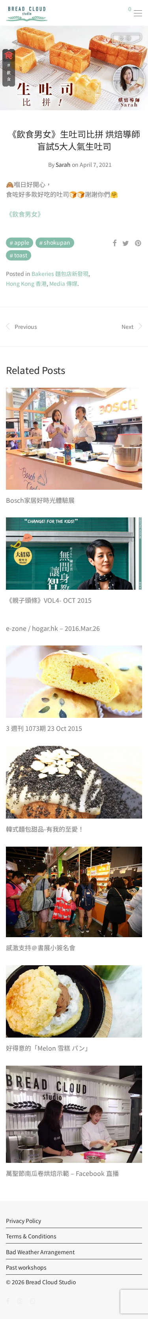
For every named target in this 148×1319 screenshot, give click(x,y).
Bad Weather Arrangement (40, 1252)
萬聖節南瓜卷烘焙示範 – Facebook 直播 (62, 1173)
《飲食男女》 (25, 214)
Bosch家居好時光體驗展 (40, 500)
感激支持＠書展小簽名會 (40, 947)
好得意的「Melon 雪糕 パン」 (48, 1048)
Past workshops (26, 1267)
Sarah (63, 164)
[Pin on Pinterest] (138, 243)
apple (21, 242)
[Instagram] (19, 1300)
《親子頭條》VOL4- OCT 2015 (49, 600)
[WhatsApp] (33, 1300)
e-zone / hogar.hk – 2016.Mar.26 (53, 628)
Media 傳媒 (63, 283)
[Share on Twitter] (125, 243)
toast (20, 255)
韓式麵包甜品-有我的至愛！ (45, 829)
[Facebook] (7, 1300)
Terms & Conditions (31, 1236)
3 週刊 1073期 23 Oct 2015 (44, 728)
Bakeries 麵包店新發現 (60, 273)
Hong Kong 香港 (26, 283)
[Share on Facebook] (114, 243)
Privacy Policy (23, 1221)
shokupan (57, 242)
